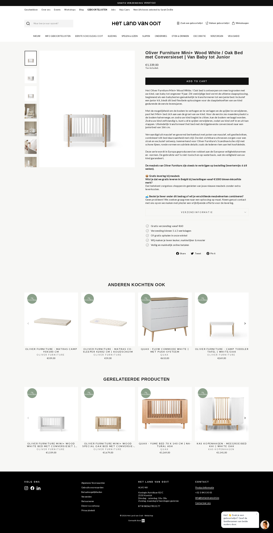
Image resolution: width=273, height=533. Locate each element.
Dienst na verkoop (90, 506)
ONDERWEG (161, 36)
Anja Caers (124, 9)
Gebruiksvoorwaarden (92, 487)
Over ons (45, 9)
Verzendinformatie (197, 212)
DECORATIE (200, 36)
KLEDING (112, 36)
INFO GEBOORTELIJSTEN (57, 36)
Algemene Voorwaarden (93, 483)
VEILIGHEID (234, 36)
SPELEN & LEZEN (130, 36)
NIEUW (36, 36)
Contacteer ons (203, 503)
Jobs (113, 9)
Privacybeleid (88, 510)
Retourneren (87, 501)
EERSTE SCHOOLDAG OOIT (89, 36)
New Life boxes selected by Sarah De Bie (153, 9)
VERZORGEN (216, 36)
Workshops (70, 9)
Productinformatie (204, 487)
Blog (81, 9)
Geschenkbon (31, 9)
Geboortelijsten (97, 9)
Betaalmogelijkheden (91, 492)
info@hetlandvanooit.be (207, 497)
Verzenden (86, 496)
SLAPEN (146, 36)
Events (57, 9)
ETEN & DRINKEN (180, 36)
